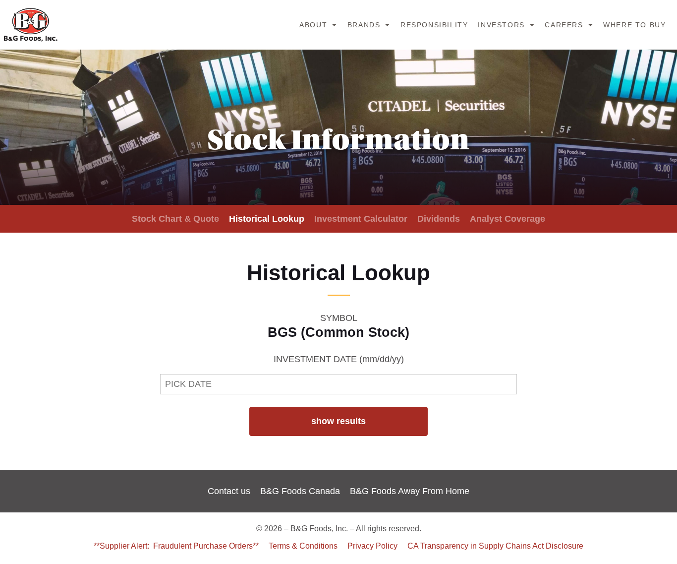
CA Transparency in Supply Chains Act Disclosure (495, 545)
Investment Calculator (360, 219)
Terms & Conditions (303, 545)
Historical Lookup (266, 219)
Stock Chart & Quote (175, 219)
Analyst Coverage (507, 219)
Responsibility (434, 25)
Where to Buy (634, 25)
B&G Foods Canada (300, 491)
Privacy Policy (372, 545)
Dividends (438, 219)
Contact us (229, 491)
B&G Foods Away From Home (409, 491)
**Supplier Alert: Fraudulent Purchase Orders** (176, 545)
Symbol (338, 317)
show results (338, 421)
